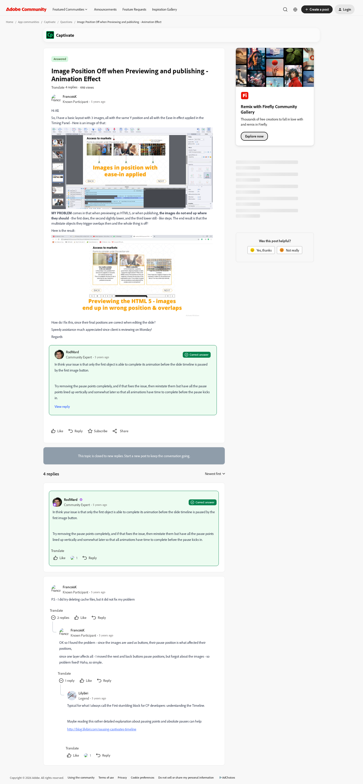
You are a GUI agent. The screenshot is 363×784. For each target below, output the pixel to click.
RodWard (72, 352)
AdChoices (228, 777)
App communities (28, 22)
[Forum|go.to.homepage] (26, 9)
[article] (134, 528)
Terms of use (106, 777)
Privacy (122, 777)
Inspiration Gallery (164, 9)
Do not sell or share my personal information (186, 777)
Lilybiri (83, 693)
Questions (66, 22)
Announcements (105, 9)
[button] (317, 9)
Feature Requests (134, 9)
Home (9, 22)
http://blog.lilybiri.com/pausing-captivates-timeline (101, 729)
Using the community (81, 777)
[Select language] (295, 9)
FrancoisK (70, 96)
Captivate (50, 22)
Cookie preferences (142, 777)
